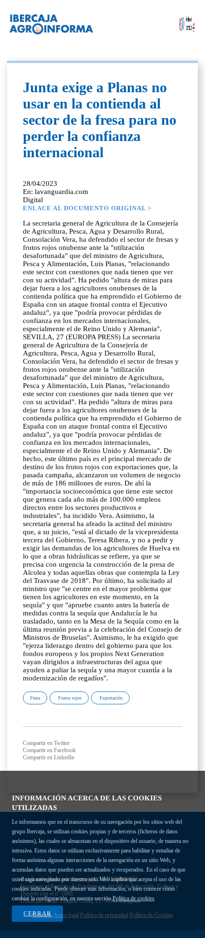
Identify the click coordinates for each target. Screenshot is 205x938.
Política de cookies (133, 898)
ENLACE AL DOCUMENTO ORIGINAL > (87, 208)
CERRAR (37, 913)
